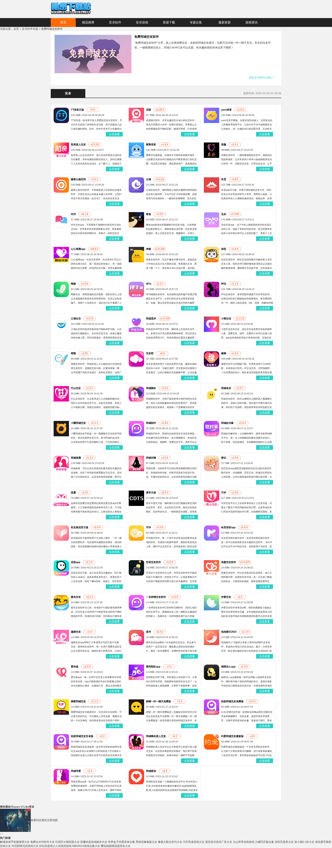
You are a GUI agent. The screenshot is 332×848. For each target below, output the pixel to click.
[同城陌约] (136, 428)
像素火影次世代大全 (170, 841)
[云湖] (136, 184)
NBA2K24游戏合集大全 (86, 845)
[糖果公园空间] (61, 184)
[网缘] (61, 289)
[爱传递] (61, 672)
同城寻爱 (76, 771)
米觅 (223, 179)
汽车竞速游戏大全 (193, 841)
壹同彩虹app (153, 666)
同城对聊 (151, 457)
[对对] (61, 219)
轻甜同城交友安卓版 (82, 736)
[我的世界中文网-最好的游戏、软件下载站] (71, 7)
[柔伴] (136, 637)
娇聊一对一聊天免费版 (158, 701)
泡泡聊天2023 (229, 631)
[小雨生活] (211, 324)
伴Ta (148, 283)
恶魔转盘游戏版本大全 (93, 841)
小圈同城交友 (78, 423)
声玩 (223, 283)
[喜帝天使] (136, 498)
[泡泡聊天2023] (211, 637)
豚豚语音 (151, 144)
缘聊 (223, 353)
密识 (223, 457)
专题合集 (196, 22)
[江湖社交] (61, 324)
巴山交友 (76, 388)
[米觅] (211, 184)
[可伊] (211, 498)
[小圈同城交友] (61, 428)
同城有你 (226, 388)
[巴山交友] (61, 393)
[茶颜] (211, 150)
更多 (31, 806)
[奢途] (136, 219)
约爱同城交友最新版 (232, 736)
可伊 (223, 492)
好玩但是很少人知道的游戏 (55, 845)
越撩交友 (76, 631)
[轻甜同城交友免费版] (211, 706)
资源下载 (169, 22)
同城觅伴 (151, 318)
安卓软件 (115, 22)
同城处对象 (227, 423)
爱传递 (74, 666)
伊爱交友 (226, 597)
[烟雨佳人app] (211, 672)
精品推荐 (88, 22)
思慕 (73, 492)
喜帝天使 (151, 492)
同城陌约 (151, 423)
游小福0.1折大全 (304, 841)
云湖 (148, 179)
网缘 (73, 283)
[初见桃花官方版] (61, 532)
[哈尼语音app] (211, 532)
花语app (75, 562)
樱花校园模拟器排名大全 (115, 845)
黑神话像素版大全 (146, 841)
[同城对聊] (136, 463)
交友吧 (150, 353)
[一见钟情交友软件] (136, 602)
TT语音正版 (77, 109)
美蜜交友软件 (228, 562)
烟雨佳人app (228, 666)
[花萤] (136, 115)
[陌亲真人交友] (61, 150)
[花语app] (61, 567)
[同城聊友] (136, 393)
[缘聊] (211, 358)
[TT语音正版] (61, 115)
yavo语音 (226, 109)
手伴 (148, 527)
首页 (63, 22)
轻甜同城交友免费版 (232, 701)
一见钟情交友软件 (156, 597)
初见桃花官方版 (79, 527)
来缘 (148, 248)
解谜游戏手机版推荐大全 (15, 841)
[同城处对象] (211, 428)
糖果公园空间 (78, 179)
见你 (223, 214)
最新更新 (224, 22)
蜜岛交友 (76, 597)
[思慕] (61, 498)
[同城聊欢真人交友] (136, 741)
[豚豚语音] (136, 150)
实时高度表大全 (284, 841)
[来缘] (136, 254)
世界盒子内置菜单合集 (121, 841)
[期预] (61, 358)
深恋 (223, 248)
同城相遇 (76, 457)
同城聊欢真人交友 (156, 736)
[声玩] (211, 289)
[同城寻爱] (61, 776)
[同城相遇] (61, 463)
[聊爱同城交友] (61, 706)
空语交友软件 (153, 562)
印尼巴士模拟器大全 (67, 841)
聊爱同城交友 (78, 701)
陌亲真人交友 (78, 144)
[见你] (211, 219)
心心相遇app (78, 248)
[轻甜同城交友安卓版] (61, 741)
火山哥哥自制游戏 (243, 841)
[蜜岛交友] (61, 602)
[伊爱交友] (211, 602)
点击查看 (114, 134)
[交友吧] (136, 358)
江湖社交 (76, 318)
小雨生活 (226, 318)
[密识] (211, 463)
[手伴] (136, 532)
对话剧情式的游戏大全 (25, 845)
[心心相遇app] (61, 254)
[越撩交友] (61, 637)
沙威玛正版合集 (264, 841)
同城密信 (151, 771)
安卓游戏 (142, 22)
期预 (73, 353)
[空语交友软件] (136, 567)
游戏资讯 (251, 22)
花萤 (148, 109)
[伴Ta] (136, 289)
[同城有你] (211, 393)
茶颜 (223, 144)
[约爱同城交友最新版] (211, 741)
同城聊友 (151, 388)
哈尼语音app (228, 527)
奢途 (148, 214)
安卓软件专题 (30, 28)
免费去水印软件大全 (42, 841)
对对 (73, 214)
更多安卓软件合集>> (261, 77)
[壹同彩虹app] (136, 672)
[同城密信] (136, 776)
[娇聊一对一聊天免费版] (136, 706)
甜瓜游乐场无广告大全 (218, 841)
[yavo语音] (211, 115)
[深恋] (211, 254)
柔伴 (148, 631)
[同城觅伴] (136, 324)
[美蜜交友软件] (211, 567)
